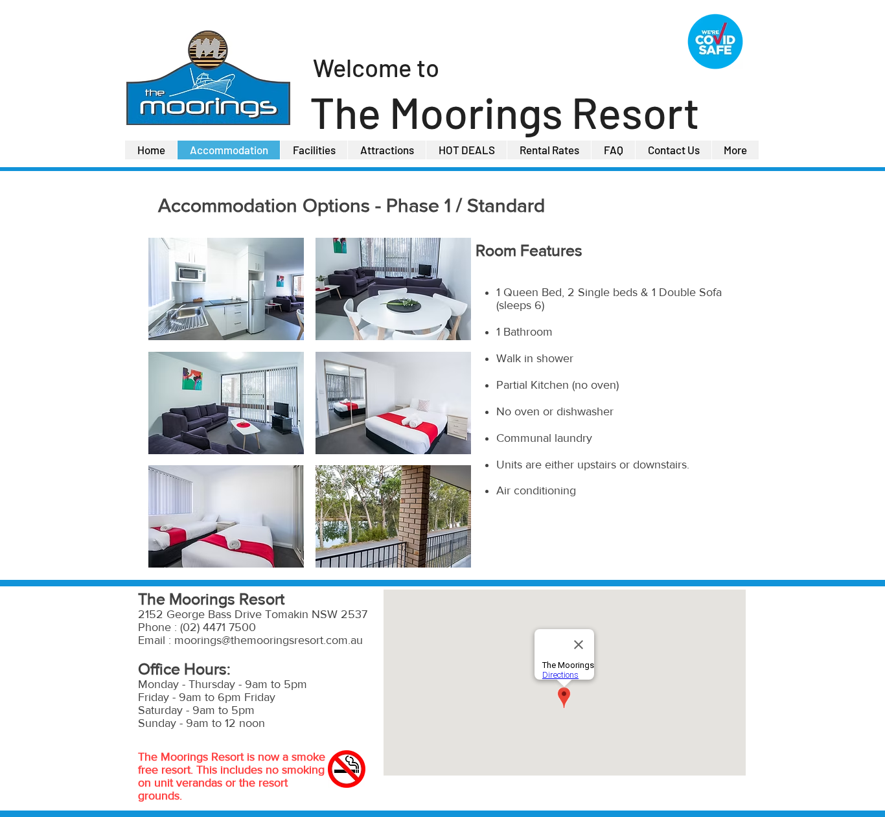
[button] (226, 289)
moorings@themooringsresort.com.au (268, 640)
